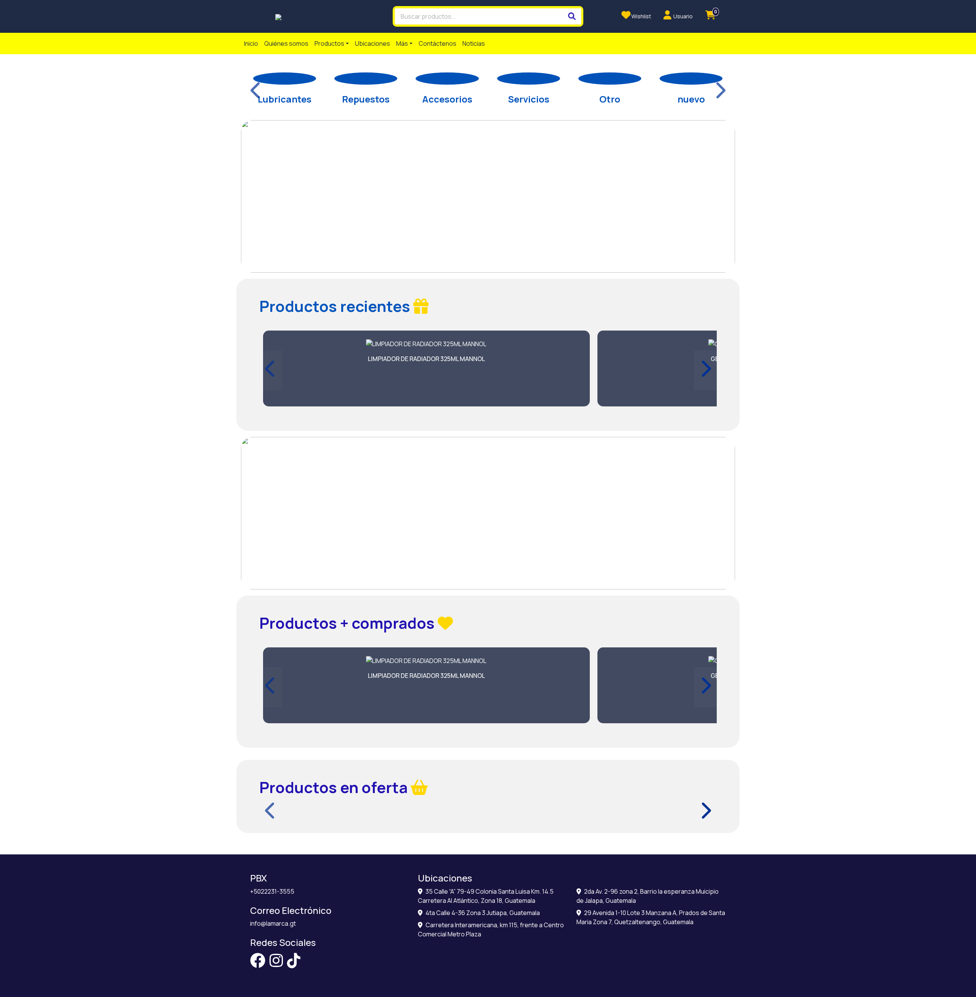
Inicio (251, 43)
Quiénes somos (286, 43)
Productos (329, 43)
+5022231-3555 (272, 891)
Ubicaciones (372, 43)
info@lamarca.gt (273, 923)
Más (402, 43)
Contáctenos (437, 43)
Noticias (473, 43)
